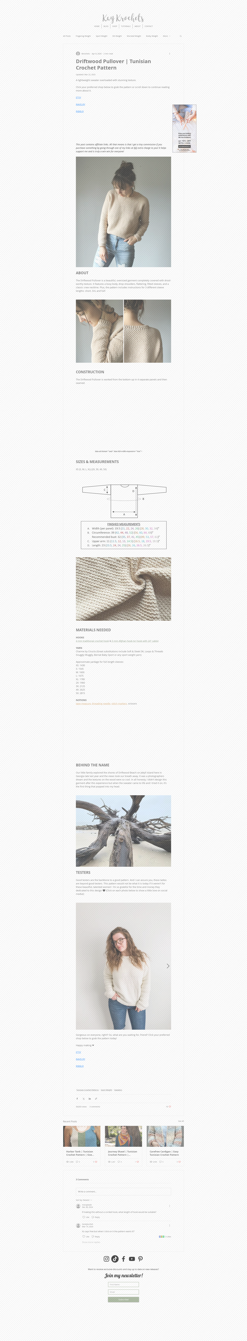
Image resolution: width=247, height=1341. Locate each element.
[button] (159, 647)
